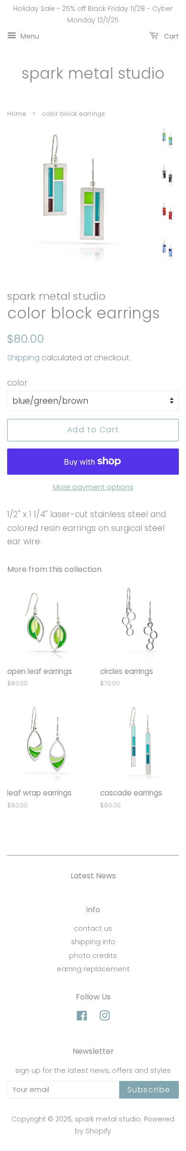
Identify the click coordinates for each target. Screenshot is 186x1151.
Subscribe (149, 1089)
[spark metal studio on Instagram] (104, 1017)
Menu (29, 36)
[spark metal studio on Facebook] (81, 1017)
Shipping (23, 357)
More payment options (93, 487)
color (17, 382)
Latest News (93, 875)
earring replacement (93, 969)
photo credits (93, 955)
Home (16, 114)
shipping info (93, 942)
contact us (93, 928)
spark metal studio (93, 73)
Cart (170, 36)
